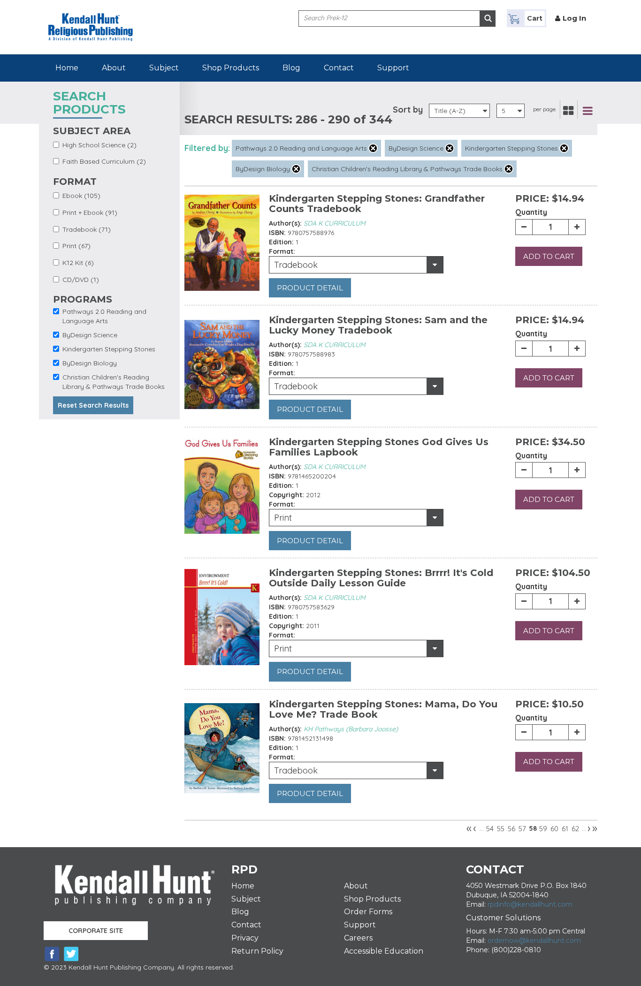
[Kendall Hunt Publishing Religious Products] (90, 20)
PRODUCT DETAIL (310, 287)
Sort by (408, 109)
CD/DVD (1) (80, 279)
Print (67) (76, 246)
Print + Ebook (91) (89, 212)
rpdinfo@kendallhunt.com (530, 904)
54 (490, 828)
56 (511, 828)
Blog (291, 67)
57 (522, 828)
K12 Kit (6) (78, 262)
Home (66, 67)
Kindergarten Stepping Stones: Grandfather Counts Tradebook (377, 203)
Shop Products (230, 67)
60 (554, 828)
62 (575, 828)
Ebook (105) (81, 195)
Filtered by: (207, 148)
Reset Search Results (93, 405)
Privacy (245, 937)
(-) (373, 148)
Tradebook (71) (86, 229)
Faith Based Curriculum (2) (104, 161)
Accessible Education (383, 951)
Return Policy (257, 951)
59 (543, 828)
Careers (358, 937)
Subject (164, 67)
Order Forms (368, 911)
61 (565, 828)
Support (393, 67)
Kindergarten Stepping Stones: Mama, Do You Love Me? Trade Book (383, 709)
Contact (339, 67)
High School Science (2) (99, 145)
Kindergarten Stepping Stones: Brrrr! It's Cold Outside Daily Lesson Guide (381, 578)
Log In (574, 18)
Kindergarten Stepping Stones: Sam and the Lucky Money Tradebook (378, 325)
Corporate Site (96, 930)
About (114, 67)
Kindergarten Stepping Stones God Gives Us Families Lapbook (378, 447)
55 (500, 828)
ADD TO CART (548, 256)
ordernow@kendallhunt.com (534, 940)
